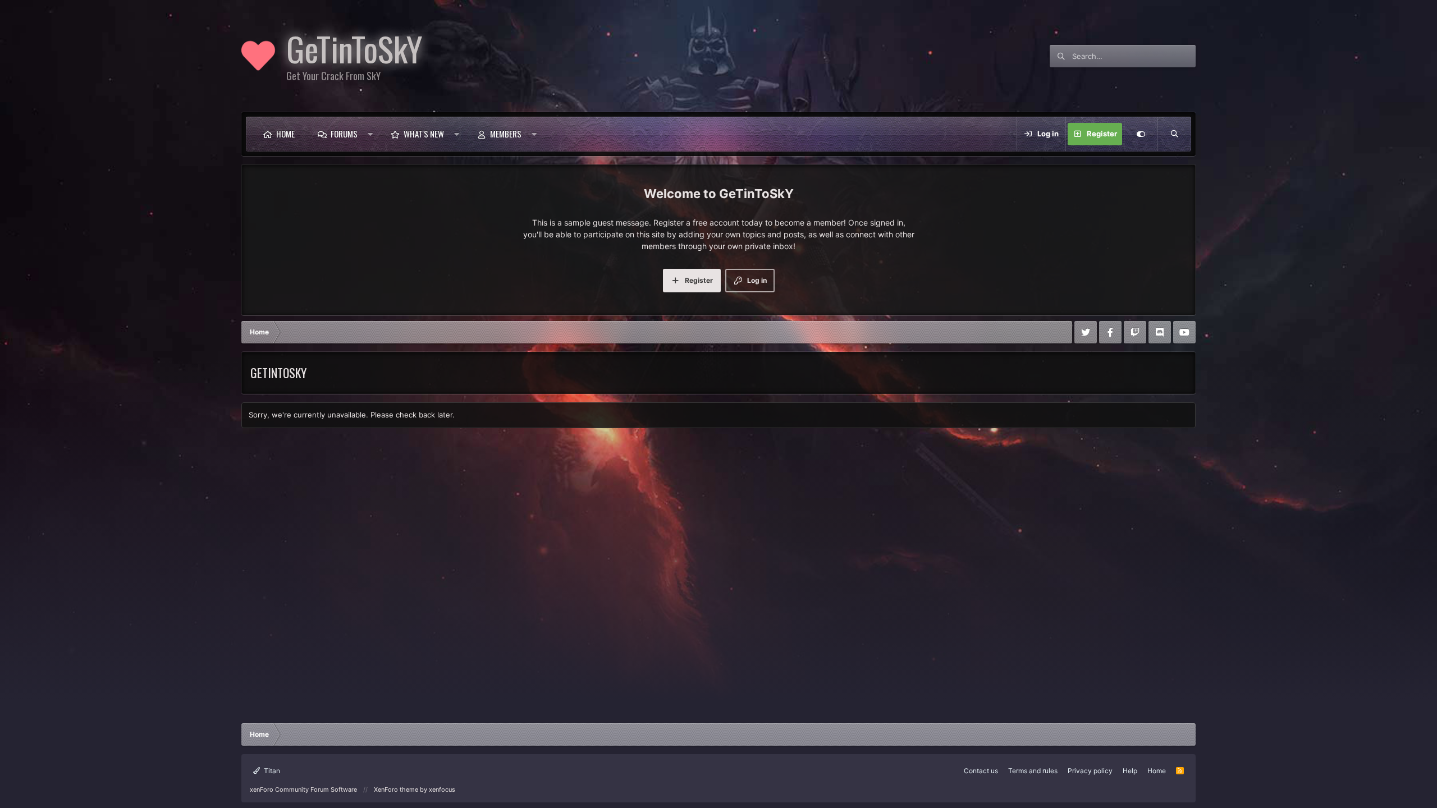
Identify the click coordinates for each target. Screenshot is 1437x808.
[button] (370, 134)
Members (505, 133)
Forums (344, 133)
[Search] (1174, 134)
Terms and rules (1033, 770)
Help (1130, 770)
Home (285, 133)
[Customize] (1140, 134)
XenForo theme (396, 789)
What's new (424, 133)
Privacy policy (1090, 770)
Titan (271, 770)
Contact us (981, 770)
